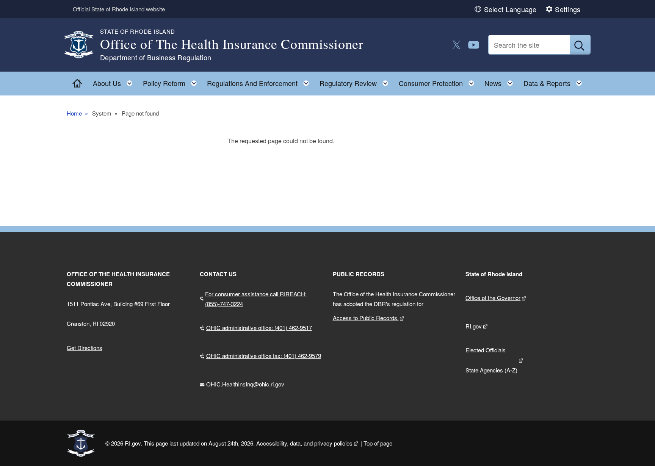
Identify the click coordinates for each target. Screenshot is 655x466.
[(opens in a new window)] (456, 44)
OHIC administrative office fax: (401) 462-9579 (263, 356)
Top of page (378, 443)
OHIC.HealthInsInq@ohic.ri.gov (245, 384)
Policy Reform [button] (172, 81)
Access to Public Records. (366, 318)
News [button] (500, 81)
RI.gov (473, 326)
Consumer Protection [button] (439, 81)
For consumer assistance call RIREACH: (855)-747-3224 (256, 299)
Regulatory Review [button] (356, 81)
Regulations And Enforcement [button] (260, 81)
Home (74, 113)
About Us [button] (115, 81)
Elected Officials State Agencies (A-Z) (491, 360)
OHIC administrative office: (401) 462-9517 (259, 328)
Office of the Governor (492, 298)
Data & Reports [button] (554, 81)
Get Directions (84, 348)
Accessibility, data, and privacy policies (304, 443)
